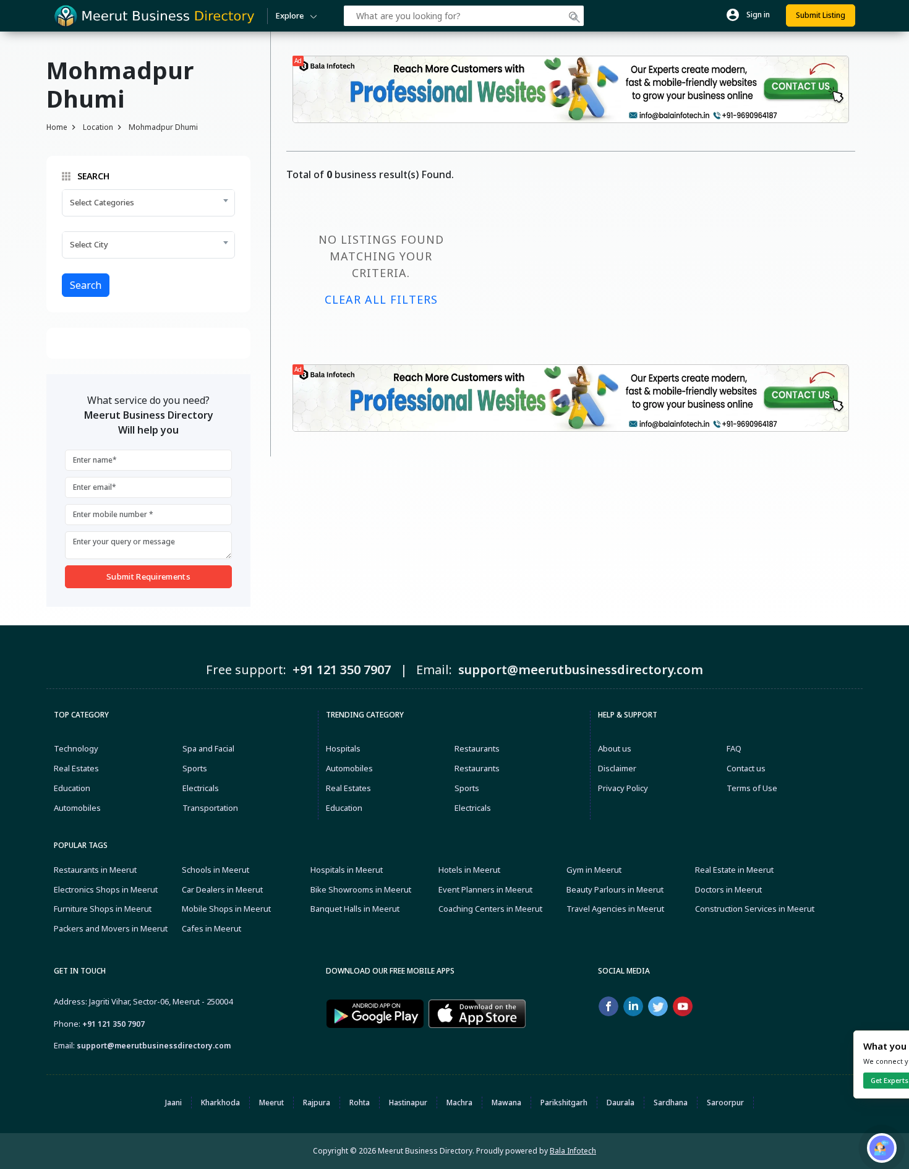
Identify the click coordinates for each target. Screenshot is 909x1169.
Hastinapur (408, 1102)
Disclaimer (617, 768)
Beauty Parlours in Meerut (615, 889)
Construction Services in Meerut (754, 908)
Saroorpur (725, 1102)
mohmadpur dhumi (163, 127)
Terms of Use (752, 788)
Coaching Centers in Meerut (490, 908)
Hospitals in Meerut (346, 869)
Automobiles (77, 807)
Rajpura (316, 1102)
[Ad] (570, 88)
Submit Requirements (148, 576)
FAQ (734, 748)
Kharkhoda (220, 1102)
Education (72, 788)
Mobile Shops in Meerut (226, 908)
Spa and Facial (208, 748)
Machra (459, 1102)
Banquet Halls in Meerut (354, 908)
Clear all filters (381, 299)
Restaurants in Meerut (95, 869)
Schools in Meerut (215, 869)
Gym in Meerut (593, 869)
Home (56, 127)
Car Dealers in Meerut (222, 889)
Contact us (746, 768)
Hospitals (343, 748)
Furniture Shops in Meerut (103, 908)
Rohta (359, 1102)
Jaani (173, 1102)
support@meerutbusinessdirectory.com (154, 1045)
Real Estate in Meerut (734, 869)
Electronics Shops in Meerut (106, 889)
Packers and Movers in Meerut (111, 928)
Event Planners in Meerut (485, 889)
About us (614, 748)
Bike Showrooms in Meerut (360, 889)
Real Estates (76, 768)
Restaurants (477, 748)
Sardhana (671, 1102)
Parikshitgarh (563, 1102)
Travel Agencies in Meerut (615, 908)
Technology (76, 748)
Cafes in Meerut (211, 928)
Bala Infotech (573, 1150)
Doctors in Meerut (728, 889)
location (98, 127)
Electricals (200, 788)
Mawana (506, 1102)
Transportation (210, 807)
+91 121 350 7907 (113, 1024)
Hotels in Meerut (469, 869)
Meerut (271, 1102)
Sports (194, 768)
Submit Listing (820, 15)
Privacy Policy (623, 788)
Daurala (620, 1102)
